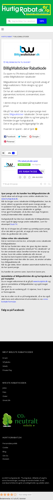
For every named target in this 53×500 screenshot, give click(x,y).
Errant (5, 358)
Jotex (5, 388)
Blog (4, 451)
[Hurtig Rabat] (26, 9)
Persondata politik (10, 443)
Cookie (5, 447)
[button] (9, 137)
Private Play (7, 370)
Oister (5, 396)
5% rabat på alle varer (28, 161)
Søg (42, 21)
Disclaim (6, 459)
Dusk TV (13, 224)
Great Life (6, 400)
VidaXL (5, 366)
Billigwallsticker (16, 114)
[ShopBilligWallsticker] (26, 50)
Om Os (5, 456)
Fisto (4, 392)
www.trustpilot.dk (40, 281)
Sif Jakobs (6, 362)
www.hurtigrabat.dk (9, 199)
